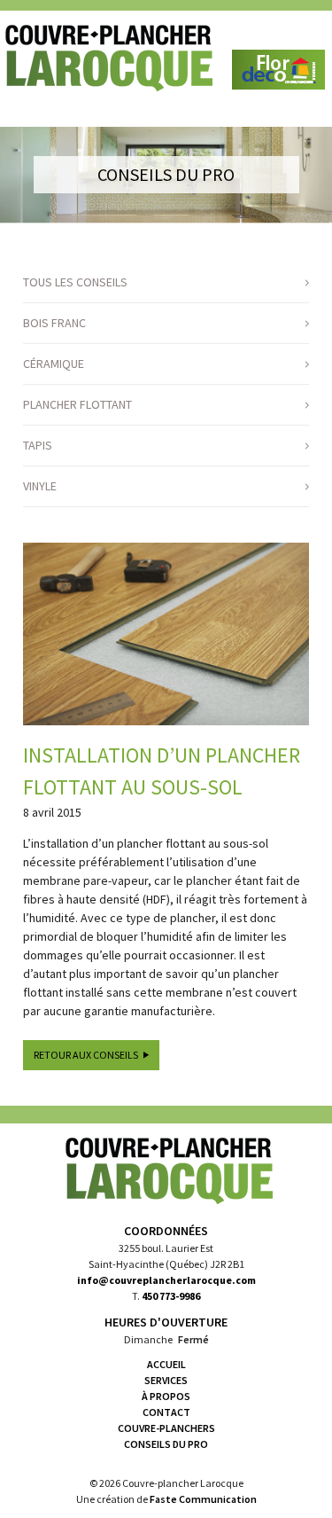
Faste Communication (203, 1499)
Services (166, 1380)
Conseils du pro (166, 1444)
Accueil (166, 1364)
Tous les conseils (75, 282)
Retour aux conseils (86, 1054)
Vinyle (40, 486)
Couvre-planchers (166, 1428)
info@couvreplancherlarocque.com (166, 1280)
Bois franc (54, 323)
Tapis (37, 445)
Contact (166, 1412)
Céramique (53, 364)
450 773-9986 (171, 1296)
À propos (166, 1396)
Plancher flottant (77, 404)
